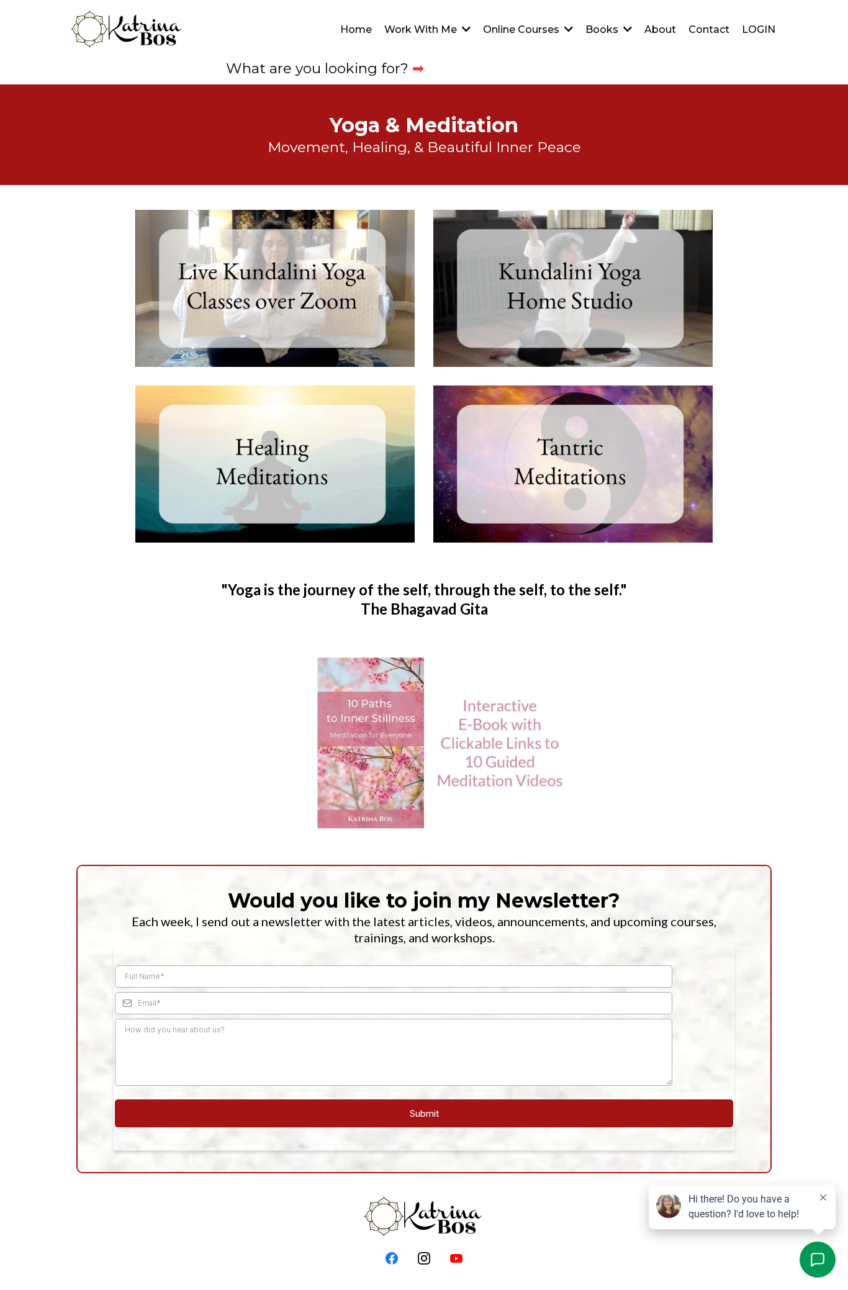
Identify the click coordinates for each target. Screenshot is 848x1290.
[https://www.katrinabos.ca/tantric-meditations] (573, 464)
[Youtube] (456, 1258)
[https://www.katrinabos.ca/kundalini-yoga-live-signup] (275, 288)
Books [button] (603, 29)
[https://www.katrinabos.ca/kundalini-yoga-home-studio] (573, 288)
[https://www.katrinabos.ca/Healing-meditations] (275, 464)
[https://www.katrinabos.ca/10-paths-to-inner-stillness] (424, 743)
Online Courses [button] (522, 29)
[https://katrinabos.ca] (127, 29)
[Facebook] (392, 1258)
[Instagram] (424, 1258)
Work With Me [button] (421, 29)
